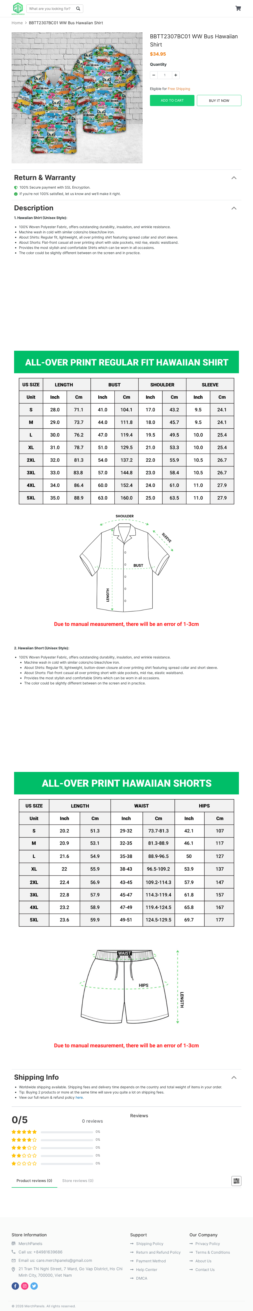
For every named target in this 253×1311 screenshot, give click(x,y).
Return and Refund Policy (158, 1252)
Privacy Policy (207, 1243)
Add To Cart (172, 100)
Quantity (158, 64)
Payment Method (150, 1261)
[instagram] (24, 1286)
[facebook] (15, 1286)
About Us (202, 1261)
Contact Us (204, 1269)
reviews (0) (34, 1180)
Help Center (146, 1269)
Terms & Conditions (212, 1252)
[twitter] (34, 1286)
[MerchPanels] (18, 8)
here (79, 1097)
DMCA (141, 1278)
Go (78, 8)
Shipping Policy (149, 1243)
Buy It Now (219, 101)
